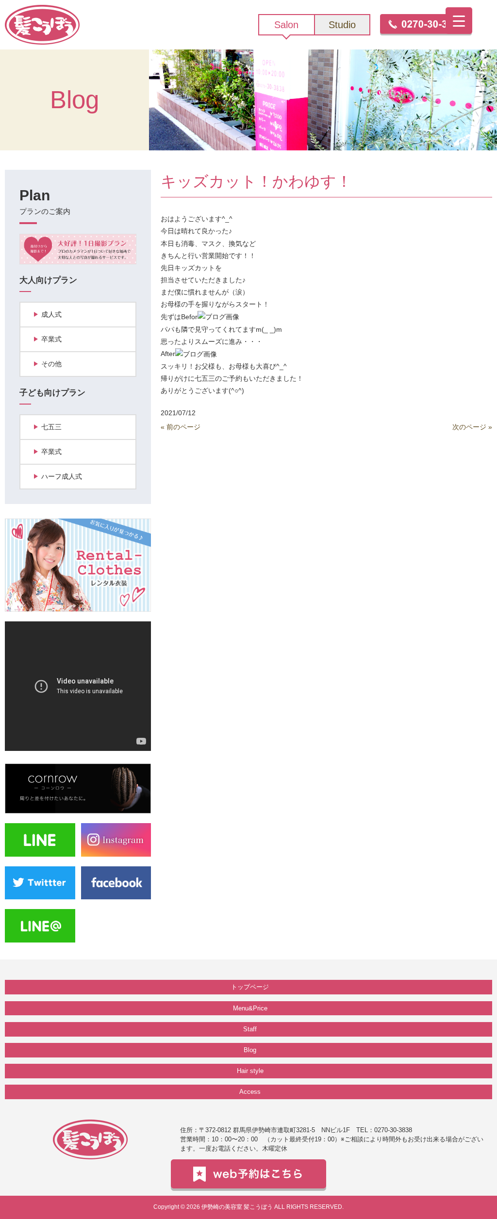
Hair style (250, 1070)
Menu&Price (250, 1008)
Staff (250, 1029)
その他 (51, 364)
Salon (286, 24)
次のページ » (472, 427)
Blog (250, 1050)
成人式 (51, 314)
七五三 (51, 427)
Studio (342, 24)
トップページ (250, 987)
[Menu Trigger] (459, 20)
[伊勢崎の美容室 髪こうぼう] (42, 24)
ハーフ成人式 (61, 476)
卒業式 (51, 339)
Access (250, 1091)
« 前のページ (180, 427)
